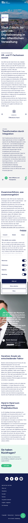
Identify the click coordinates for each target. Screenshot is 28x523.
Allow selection (14, 286)
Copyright (4, 515)
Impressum (17, 515)
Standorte (4, 491)
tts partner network (6, 499)
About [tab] (23, 234)
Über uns (4, 488)
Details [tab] (14, 234)
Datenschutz (11, 515)
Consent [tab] (5, 234)
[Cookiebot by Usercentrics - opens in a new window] (20, 231)
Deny (14, 291)
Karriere (4, 496)
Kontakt (4, 494)
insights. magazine (6, 502)
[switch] (24, 265)
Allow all (14, 281)
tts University (5, 505)
